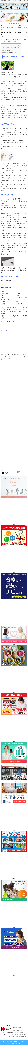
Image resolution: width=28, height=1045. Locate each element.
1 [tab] (9, 23)
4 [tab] (14, 23)
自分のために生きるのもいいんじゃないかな (10, 47)
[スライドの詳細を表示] (14, 17)
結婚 (12, 27)
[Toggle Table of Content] (17, 45)
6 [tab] (18, 23)
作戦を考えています (6, 50)
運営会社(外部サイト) (10, 1041)
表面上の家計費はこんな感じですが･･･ (9, 52)
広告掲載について (23, 1041)
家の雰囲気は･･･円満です (7, 48)
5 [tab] (16, 23)
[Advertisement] (14, 998)
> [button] (26, 17)
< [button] (2, 17)
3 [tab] (13, 23)
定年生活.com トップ (5, 27)
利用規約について (16, 1041)
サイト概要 (3, 1041)
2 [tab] (11, 23)
